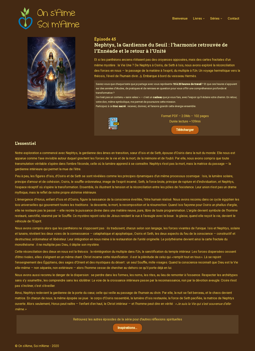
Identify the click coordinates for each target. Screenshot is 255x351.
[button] (204, 18)
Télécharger (185, 130)
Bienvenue (179, 18)
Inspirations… (127, 328)
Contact (233, 18)
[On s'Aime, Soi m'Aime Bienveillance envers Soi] (50, 18)
